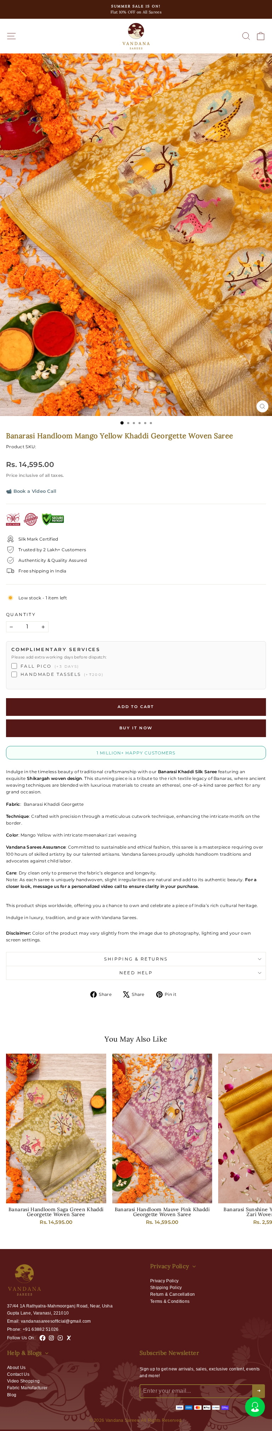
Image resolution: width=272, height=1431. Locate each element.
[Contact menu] (255, 1407)
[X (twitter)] (69, 1337)
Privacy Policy (164, 1280)
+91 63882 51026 (41, 1329)
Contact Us (18, 1374)
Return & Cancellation (172, 1294)
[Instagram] (51, 1337)
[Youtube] (60, 1337)
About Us (16, 1367)
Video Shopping (23, 1381)
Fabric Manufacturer (27, 1387)
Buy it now (136, 727)
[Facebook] (42, 1337)
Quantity (21, 614)
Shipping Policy (166, 1287)
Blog (11, 1394)
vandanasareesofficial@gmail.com (56, 1321)
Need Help (136, 972)
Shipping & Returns (136, 959)
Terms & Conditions (169, 1301)
